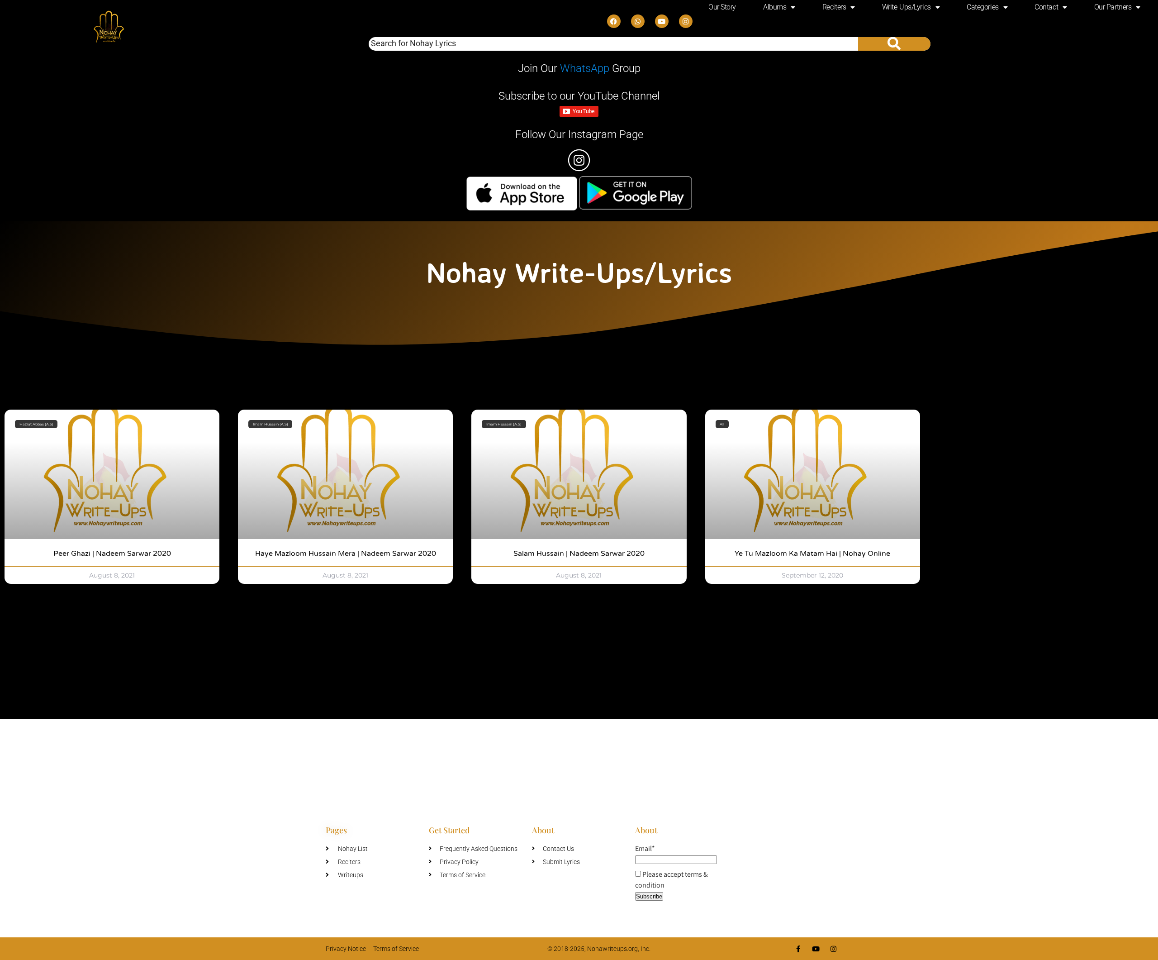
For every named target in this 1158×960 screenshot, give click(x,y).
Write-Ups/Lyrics (906, 7)
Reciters (834, 7)
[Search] (894, 44)
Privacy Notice (346, 948)
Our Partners (1113, 7)
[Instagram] (686, 21)
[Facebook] (614, 21)
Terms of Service (396, 948)
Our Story (722, 7)
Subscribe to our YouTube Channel (579, 96)
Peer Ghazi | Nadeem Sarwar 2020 (112, 553)
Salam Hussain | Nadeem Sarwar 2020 (579, 553)
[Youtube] (662, 21)
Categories (983, 7)
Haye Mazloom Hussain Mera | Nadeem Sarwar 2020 (345, 553)
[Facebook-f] (798, 949)
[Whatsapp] (638, 21)
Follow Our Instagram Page (579, 134)
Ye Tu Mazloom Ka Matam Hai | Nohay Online (812, 553)
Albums (774, 7)
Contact (1046, 7)
